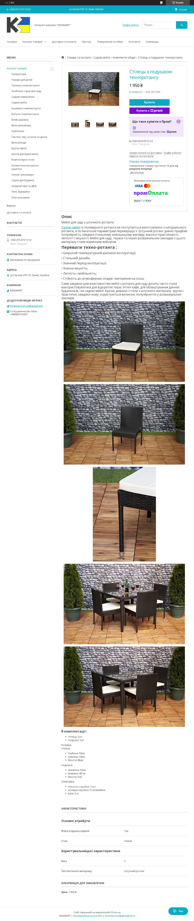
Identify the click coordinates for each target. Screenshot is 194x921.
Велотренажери (21, 125)
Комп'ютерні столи (23, 159)
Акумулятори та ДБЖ (24, 186)
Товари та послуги (79, 57)
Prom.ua (115, 912)
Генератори (19, 74)
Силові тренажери (23, 174)
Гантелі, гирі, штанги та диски (29, 137)
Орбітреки (18, 131)
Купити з (142, 110)
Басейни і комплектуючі (26, 108)
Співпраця (152, 41)
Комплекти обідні (124, 57)
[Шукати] (181, 25)
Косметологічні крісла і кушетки (25, 167)
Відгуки (11, 205)
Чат (181, 911)
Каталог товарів (32, 41)
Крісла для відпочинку (25, 154)
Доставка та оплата (64, 41)
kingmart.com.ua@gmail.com (26, 305)
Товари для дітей (22, 79)
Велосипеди (19, 142)
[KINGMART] (18, 32)
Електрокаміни (21, 197)
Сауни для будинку (23, 180)
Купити (149, 102)
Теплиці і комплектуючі (26, 85)
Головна (12, 41)
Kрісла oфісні (19, 148)
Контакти (134, 41)
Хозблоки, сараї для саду (26, 91)
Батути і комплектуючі (25, 114)
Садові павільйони (23, 96)
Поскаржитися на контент (87, 915)
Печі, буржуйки (21, 191)
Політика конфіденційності (120, 915)
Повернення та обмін (110, 41)
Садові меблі (102, 57)
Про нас (86, 41)
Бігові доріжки (20, 119)
